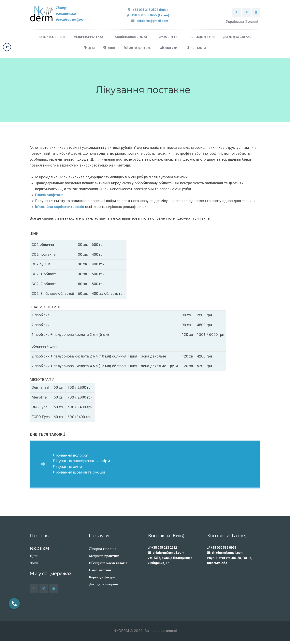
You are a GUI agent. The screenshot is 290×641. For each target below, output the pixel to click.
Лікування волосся (70, 455)
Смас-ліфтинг (100, 570)
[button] (14, 603)
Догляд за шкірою (103, 584)
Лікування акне (67, 466)
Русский (251, 21)
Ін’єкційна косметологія (108, 563)
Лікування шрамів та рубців (79, 472)
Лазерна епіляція (102, 548)
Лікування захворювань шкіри (81, 460)
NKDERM (39, 548)
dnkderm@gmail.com (168, 553)
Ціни (33, 556)
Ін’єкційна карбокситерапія (59, 207)
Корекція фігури (102, 577)
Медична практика (104, 556)
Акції (34, 563)
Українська (235, 21)
